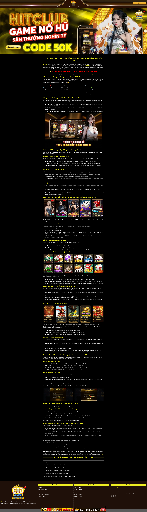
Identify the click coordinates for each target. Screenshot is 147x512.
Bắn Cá (63, 6)
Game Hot (86, 6)
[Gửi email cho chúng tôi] (112, 496)
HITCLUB (53, 6)
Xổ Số (77, 6)
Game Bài (68, 6)
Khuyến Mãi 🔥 (92, 6)
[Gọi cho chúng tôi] (114, 496)
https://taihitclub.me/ (120, 487)
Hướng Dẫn (58, 6)
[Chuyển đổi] (44, 462)
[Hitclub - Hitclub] (73, 3)
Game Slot (73, 6)
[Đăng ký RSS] (116, 496)
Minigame (81, 6)
